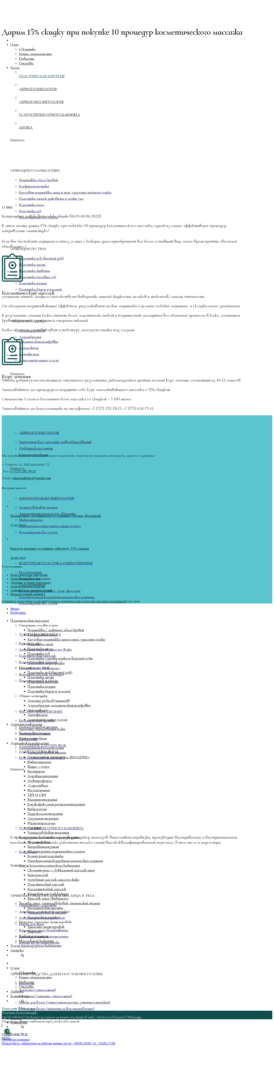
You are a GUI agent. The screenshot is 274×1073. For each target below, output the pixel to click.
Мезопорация (38, 790)
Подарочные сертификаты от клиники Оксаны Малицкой (55, 516)
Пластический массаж (45, 884)
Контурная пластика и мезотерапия (49, 837)
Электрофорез (39, 780)
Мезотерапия (38, 841)
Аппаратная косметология (31, 590)
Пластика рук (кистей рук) (49, 672)
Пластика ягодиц (41, 686)
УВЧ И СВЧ (36, 794)
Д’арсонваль (37, 785)
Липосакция (37, 710)
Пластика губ (38, 653)
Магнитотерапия (42, 799)
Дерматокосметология (27, 586)
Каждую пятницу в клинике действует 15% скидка (49, 548)
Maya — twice (38, 766)
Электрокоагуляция (35, 733)
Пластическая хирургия (29, 575)
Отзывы (26, 986)
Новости (26, 981)
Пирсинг (34, 931)
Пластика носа (40, 648)
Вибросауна (37, 808)
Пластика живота (42, 681)
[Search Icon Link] (17, 1027)
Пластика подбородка (45, 662)
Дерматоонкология (25, 579)
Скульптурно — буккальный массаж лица (61, 870)
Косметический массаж (46, 889)
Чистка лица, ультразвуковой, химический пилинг (59, 903)
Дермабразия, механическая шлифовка (58, 705)
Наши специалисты (35, 977)
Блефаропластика (42, 634)
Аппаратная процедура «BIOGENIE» (58, 757)
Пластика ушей (40, 644)
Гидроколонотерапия (45, 813)
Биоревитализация (43, 846)
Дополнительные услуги (47, 719)
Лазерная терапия (42, 818)
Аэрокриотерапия (42, 775)
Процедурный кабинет (27, 594)
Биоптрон (36, 771)
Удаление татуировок (45, 926)
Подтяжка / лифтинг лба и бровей (55, 629)
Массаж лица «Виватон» (47, 898)
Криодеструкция (33, 738)
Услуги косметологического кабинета (49, 865)
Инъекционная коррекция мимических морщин (65, 860)
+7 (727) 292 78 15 (22, 471)
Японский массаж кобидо (47, 893)
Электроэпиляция (33, 936)
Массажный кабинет (36, 940)
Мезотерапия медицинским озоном (56, 851)
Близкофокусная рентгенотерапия (56, 804)
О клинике (27, 972)
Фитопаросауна (41, 823)
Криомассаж (37, 874)
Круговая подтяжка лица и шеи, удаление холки (66, 639)
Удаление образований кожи (42, 728)
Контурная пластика (45, 856)
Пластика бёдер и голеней (48, 691)
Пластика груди (40, 677)
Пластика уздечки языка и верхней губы (60, 658)
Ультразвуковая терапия (48, 832)
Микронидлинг (39, 761)
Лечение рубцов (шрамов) (30, 582)
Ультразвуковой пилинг (46, 752)
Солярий (34, 827)
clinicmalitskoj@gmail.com (31, 478)
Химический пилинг (43, 917)
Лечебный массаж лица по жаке (53, 879)
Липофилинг (37, 714)
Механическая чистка (45, 907)
